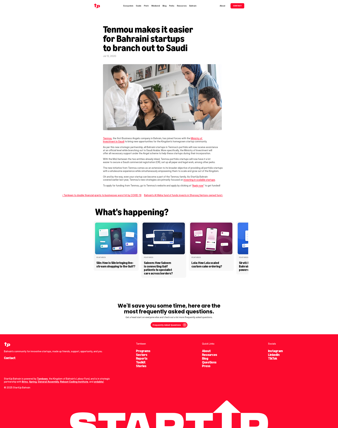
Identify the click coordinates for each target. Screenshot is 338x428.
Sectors (141, 355)
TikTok (272, 358)
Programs (143, 351)
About (206, 351)
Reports (141, 358)
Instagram (275, 351)
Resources (209, 355)
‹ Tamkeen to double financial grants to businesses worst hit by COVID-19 (101, 195)
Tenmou (107, 138)
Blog (205, 358)
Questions (209, 362)
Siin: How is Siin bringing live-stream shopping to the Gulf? (115, 264)
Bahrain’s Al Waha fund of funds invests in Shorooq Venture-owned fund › (183, 195)
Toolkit (140, 362)
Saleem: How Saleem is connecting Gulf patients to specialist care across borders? (158, 268)
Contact (9, 358)
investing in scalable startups (199, 179)
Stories (141, 366)
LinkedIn (274, 355)
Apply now (197, 185)
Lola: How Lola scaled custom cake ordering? (206, 264)
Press (206, 366)
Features (101, 257)
